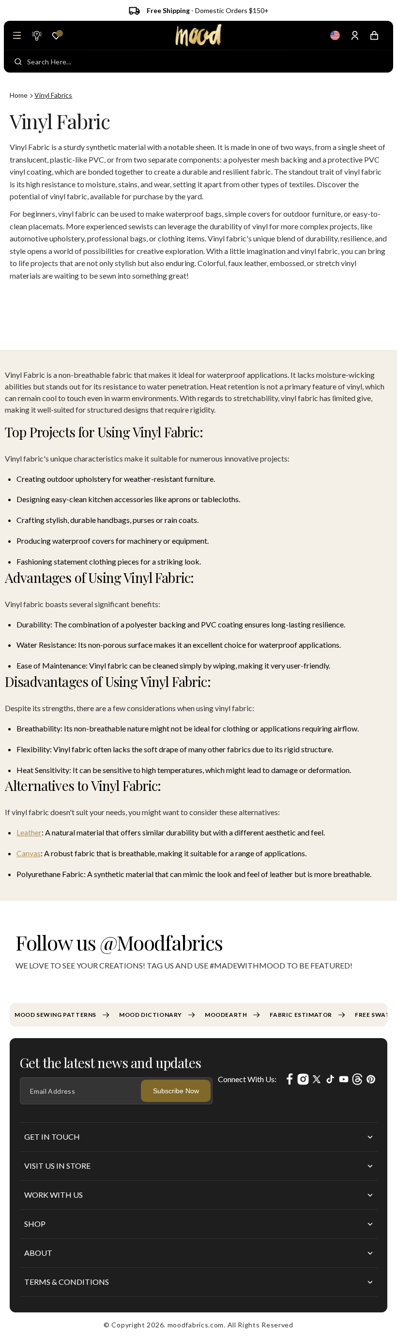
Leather (29, 832)
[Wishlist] (56, 35)
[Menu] (17, 35)
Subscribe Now (176, 1091)
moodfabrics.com (196, 1325)
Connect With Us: (247, 1079)
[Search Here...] (18, 61)
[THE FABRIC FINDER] (36, 35)
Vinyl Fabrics (53, 95)
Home (19, 95)
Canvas (28, 853)
